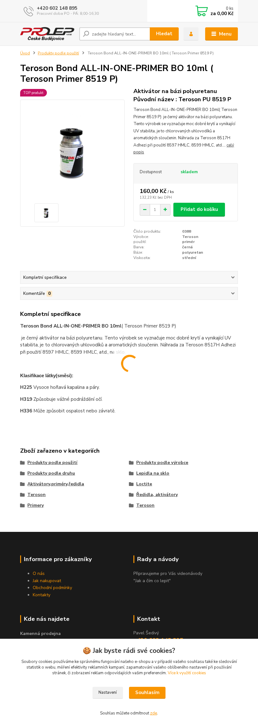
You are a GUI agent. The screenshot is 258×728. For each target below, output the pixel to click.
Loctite (144, 484)
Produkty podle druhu (51, 473)
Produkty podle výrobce (162, 463)
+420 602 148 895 (57, 8)
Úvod (25, 53)
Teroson (36, 495)
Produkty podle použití (58, 53)
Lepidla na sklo (152, 473)
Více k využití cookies (187, 673)
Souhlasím (147, 692)
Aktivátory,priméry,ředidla (55, 484)
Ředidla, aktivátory (157, 495)
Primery (35, 505)
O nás (39, 573)
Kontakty (41, 595)
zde (153, 713)
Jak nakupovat (47, 581)
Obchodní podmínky (52, 588)
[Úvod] (47, 33)
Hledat (164, 33)
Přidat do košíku (199, 209)
